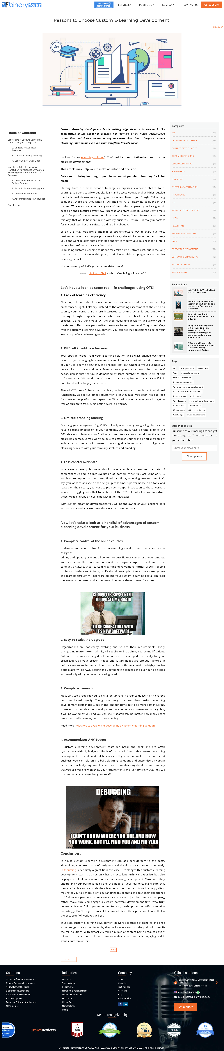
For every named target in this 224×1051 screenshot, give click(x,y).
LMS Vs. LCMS (97, 273)
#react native (195, 405)
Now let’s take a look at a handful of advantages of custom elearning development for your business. (26, 171)
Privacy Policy (124, 998)
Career (121, 979)
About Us (122, 983)
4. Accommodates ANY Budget (28, 198)
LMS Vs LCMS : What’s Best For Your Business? (201, 291)
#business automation (183, 382)
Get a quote (211, 4)
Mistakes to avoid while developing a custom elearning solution (115, 725)
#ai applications (186, 368)
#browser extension (182, 377)
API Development (14, 998)
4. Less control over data (26, 160)
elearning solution (92, 157)
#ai (174, 368)
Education (66, 979)
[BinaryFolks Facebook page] (120, 1004)
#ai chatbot (203, 368)
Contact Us (190, 4)
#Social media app (197, 410)
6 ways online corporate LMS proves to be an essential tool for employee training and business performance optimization (200, 331)
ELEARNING (218, 27)
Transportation (68, 983)
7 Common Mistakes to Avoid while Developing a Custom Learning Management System (201, 346)
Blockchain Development (17, 991)
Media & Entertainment (72, 994)
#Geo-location (179, 401)
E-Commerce (68, 987)
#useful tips (178, 414)
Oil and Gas (67, 1002)
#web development (196, 414)
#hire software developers (201, 401)
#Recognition (179, 410)
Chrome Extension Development (20, 983)
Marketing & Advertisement (74, 991)
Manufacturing (69, 1006)
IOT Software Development (18, 994)
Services (124, 4)
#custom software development (187, 391)
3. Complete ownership (25, 193)
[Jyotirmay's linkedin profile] (104, 7)
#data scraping (180, 396)
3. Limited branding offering (27, 155)
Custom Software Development (20, 979)
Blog (120, 994)
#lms (113, 949)
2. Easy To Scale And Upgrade (28, 188)
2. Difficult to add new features (24, 149)
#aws (175, 373)
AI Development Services (17, 987)
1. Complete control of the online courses (26, 182)
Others (65, 1010)
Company (168, 4)
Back (69, 959)
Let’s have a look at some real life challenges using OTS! (25, 141)
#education (195, 396)
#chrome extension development (188, 387)
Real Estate (67, 998)
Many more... (12, 1006)
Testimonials (124, 987)
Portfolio (146, 4)
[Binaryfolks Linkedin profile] (125, 1004)
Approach (122, 991)
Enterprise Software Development (21, 1002)
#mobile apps (179, 405)
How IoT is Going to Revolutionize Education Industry (200, 316)
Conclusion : (14, 205)
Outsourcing (68, 870)
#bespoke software (190, 373)
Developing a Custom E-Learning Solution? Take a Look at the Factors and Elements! (201, 305)
